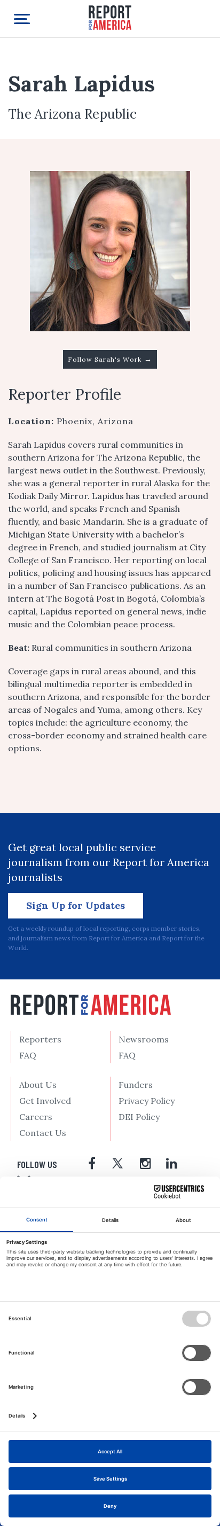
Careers (35, 1116)
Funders (136, 1084)
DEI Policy (139, 1116)
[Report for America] (110, 17)
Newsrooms (144, 1039)
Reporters (40, 1039)
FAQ (27, 1055)
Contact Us (42, 1132)
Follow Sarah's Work (110, 359)
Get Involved (45, 1100)
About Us (38, 1084)
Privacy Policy (147, 1100)
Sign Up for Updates (75, 905)
